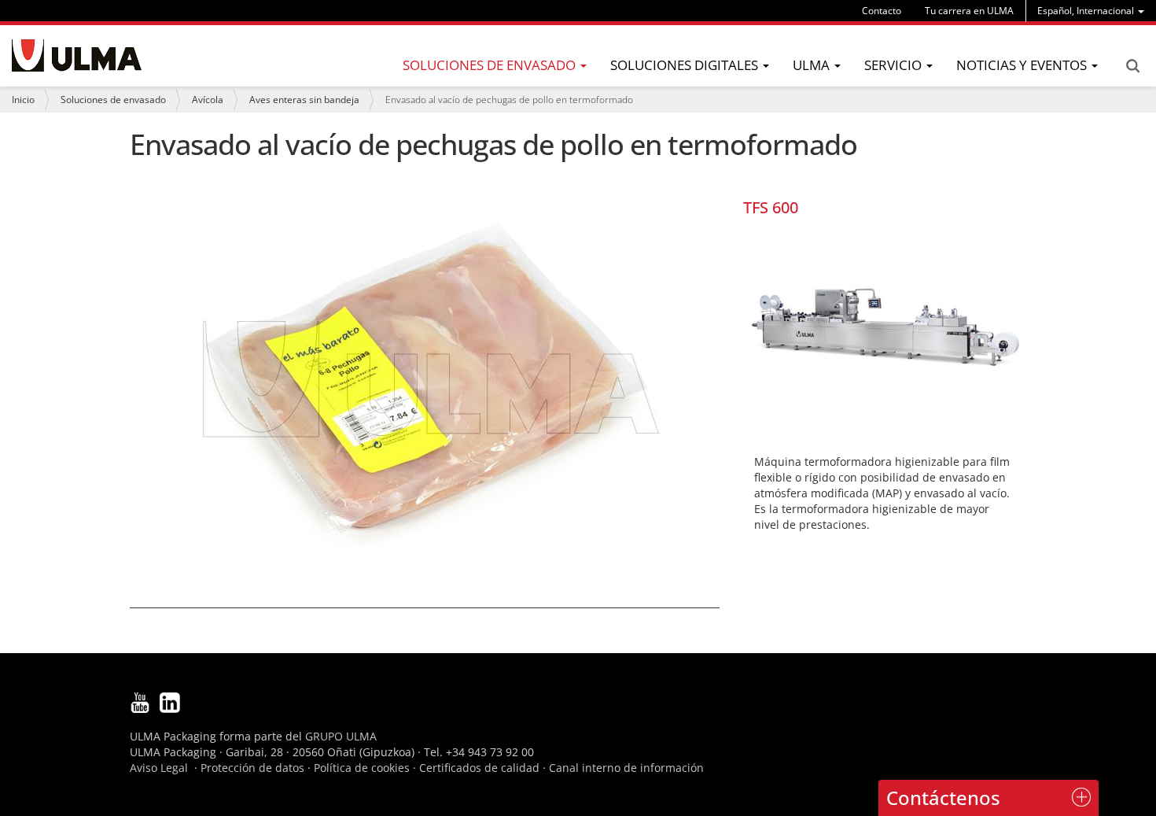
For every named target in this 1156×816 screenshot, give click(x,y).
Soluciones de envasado (113, 99)
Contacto (881, 10)
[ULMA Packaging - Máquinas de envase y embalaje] (77, 55)
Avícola (207, 99)
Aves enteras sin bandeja (304, 99)
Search (1132, 66)
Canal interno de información (626, 767)
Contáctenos (943, 797)
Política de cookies (362, 767)
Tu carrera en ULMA (969, 10)
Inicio (23, 99)
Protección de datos (252, 767)
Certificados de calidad (479, 767)
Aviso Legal (159, 767)
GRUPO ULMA (341, 736)
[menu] (1090, 10)
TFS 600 (770, 207)
